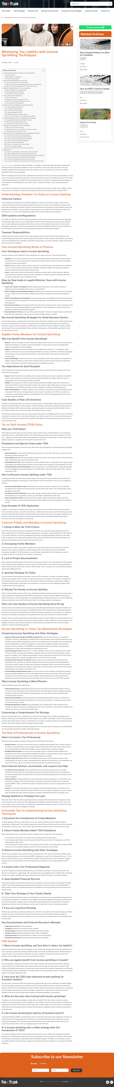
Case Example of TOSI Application (15, 103)
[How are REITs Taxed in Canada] (95, 80)
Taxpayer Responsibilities (12, 78)
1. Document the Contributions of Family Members (18, 135)
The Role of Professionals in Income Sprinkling (17, 125)
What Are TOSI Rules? (11, 97)
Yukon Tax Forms (88, 122)
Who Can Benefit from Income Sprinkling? (16, 90)
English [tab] (34, 1063)
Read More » (83, 66)
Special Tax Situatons (49, 11)
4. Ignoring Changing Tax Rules (14, 112)
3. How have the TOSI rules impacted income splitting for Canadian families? (25, 155)
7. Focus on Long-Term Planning (14, 146)
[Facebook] (107, 1082)
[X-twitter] (111, 1082)
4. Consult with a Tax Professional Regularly (17, 140)
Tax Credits (6, 11)
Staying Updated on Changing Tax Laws (16, 131)
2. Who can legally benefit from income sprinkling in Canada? (21, 153)
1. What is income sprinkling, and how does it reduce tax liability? (22, 151)
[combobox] (91, 4)
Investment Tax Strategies (71, 11)
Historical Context (10, 75)
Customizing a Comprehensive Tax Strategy (17, 123)
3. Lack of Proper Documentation (15, 110)
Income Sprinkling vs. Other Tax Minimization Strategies (20, 118)
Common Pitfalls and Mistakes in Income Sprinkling (18, 105)
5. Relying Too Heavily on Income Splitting (17, 114)
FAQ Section (7, 149)
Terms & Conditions (48, 1081)
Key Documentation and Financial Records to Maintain (20, 147)
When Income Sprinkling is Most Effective (17, 121)
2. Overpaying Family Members (14, 108)
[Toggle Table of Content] (42, 70)
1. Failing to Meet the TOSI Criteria (14, 107)
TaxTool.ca (71, 1081)
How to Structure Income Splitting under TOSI (18, 101)
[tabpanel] (57, 1070)
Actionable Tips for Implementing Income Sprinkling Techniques (22, 133)
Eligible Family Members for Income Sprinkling (17, 88)
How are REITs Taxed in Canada (94, 89)
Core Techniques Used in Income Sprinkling (17, 82)
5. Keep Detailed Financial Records (15, 142)
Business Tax (33, 11)
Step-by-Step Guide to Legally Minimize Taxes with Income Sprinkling (24, 84)
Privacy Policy (58, 1081)
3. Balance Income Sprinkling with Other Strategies (19, 138)
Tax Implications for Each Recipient (15, 92)
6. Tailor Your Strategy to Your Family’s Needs (18, 144)
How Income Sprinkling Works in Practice (15, 80)
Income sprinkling (7, 165)
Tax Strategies (19, 11)
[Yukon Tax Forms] (95, 114)
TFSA (24, 651)
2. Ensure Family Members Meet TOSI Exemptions (19, 137)
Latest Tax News (91, 11)
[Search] (110, 4)
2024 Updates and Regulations (14, 76)
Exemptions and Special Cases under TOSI (17, 99)
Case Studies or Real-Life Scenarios (15, 93)
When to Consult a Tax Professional (15, 127)
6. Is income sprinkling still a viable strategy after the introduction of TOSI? (25, 161)
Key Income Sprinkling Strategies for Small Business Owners (22, 86)
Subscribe (76, 1070)
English (83, 58)
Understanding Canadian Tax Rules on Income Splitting (19, 73)
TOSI (12, 212)
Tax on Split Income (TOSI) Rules (13, 95)
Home (2, 17)
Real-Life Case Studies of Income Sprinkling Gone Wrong (21, 116)
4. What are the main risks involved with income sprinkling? (21, 157)
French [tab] (43, 1063)
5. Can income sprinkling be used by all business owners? (21, 159)
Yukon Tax (84, 126)
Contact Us (105, 11)
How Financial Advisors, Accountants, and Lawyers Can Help (21, 129)
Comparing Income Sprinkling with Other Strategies (19, 120)
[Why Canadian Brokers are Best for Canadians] (95, 44)
